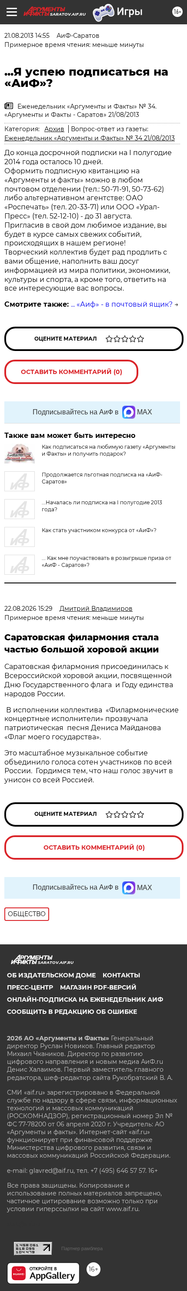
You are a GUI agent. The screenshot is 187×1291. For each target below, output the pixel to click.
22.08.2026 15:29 (28, 608)
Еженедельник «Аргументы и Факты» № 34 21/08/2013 (89, 138)
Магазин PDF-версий (98, 987)
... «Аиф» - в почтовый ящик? (122, 304)
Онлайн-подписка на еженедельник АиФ (85, 999)
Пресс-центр (30, 987)
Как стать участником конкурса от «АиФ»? (99, 530)
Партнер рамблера (82, 1248)
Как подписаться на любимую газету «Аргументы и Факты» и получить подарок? (108, 450)
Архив (54, 129)
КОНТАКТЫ (121, 975)
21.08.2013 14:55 (27, 36)
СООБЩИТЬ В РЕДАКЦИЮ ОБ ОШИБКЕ (72, 1012)
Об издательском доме (51, 975)
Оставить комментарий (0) (71, 372)
